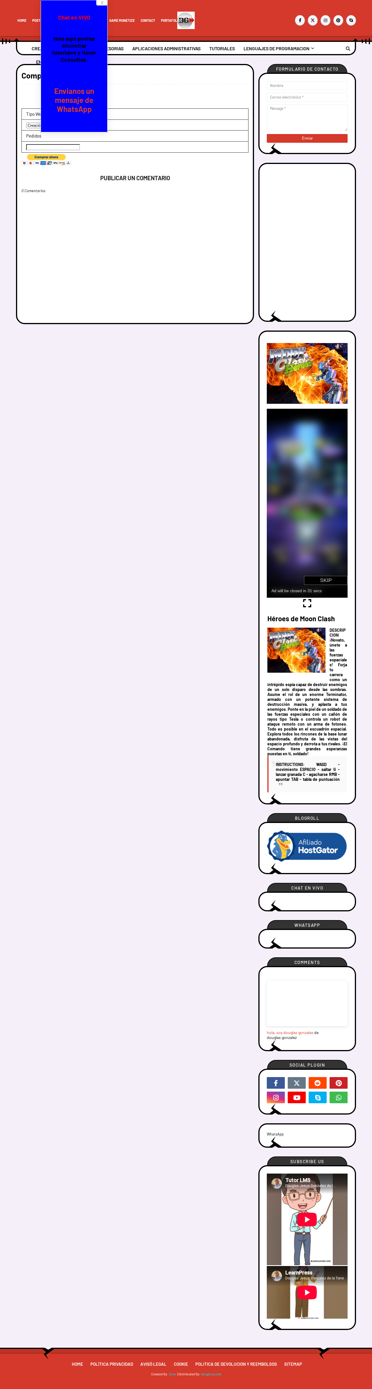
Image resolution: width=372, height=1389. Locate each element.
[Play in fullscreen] (307, 606)
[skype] (351, 20)
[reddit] (318, 1083)
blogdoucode (211, 1374)
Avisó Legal (153, 1364)
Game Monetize (122, 20)
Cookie (181, 1364)
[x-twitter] (313, 20)
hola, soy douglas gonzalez (290, 1032)
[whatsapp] (339, 1097)
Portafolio (170, 20)
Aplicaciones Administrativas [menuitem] (166, 48)
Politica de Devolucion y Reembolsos (236, 1364)
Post (36, 20)
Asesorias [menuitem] (112, 48)
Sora (172, 1374)
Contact (148, 20)
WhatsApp (275, 1134)
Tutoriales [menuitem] (222, 48)
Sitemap (293, 1364)
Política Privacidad (111, 1364)
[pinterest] (338, 20)
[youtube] (297, 1097)
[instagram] (325, 20)
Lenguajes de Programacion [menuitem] (277, 48)
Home (21, 20)
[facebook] (300, 20)
